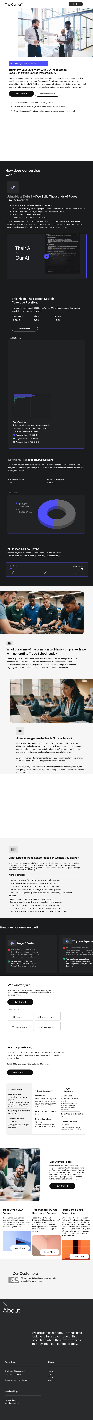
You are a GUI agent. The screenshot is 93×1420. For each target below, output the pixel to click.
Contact (51, 1380)
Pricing (51, 1374)
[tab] (15, 338)
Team (50, 1377)
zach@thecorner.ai (17, 1371)
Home (50, 1371)
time (17, 1058)
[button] (47, 94)
